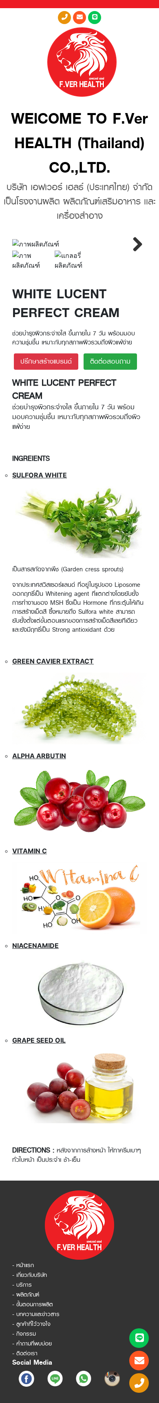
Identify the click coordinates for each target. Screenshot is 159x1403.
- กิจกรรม (24, 1333)
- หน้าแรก (23, 1265)
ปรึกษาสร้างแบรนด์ (46, 361)
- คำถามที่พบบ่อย (32, 1343)
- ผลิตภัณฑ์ (25, 1294)
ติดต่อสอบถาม (110, 361)
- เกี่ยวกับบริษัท (29, 1274)
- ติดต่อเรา (25, 1353)
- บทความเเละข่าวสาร (36, 1314)
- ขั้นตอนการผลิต (32, 1304)
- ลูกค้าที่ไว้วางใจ (31, 1323)
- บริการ (22, 1284)
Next (134, 244)
